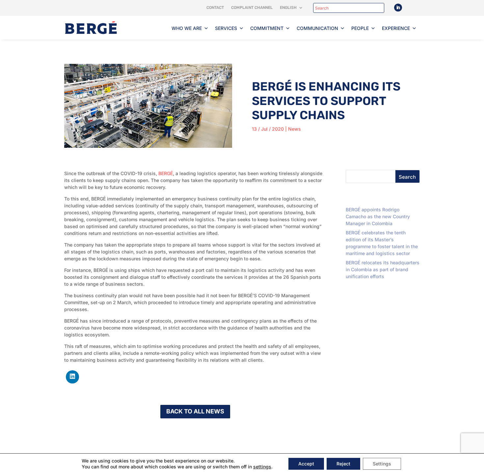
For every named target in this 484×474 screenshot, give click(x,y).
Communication (317, 28)
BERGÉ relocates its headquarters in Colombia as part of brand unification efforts (382, 269)
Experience (396, 28)
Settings (382, 463)
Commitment (266, 28)
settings (262, 466)
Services (226, 28)
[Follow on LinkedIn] (398, 8)
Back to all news (195, 411)
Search (407, 177)
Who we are (187, 28)
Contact (215, 7)
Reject (343, 463)
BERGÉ (165, 173)
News (294, 129)
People (360, 28)
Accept (306, 463)
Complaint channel (252, 7)
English (288, 7)
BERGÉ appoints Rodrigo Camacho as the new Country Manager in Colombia (378, 216)
